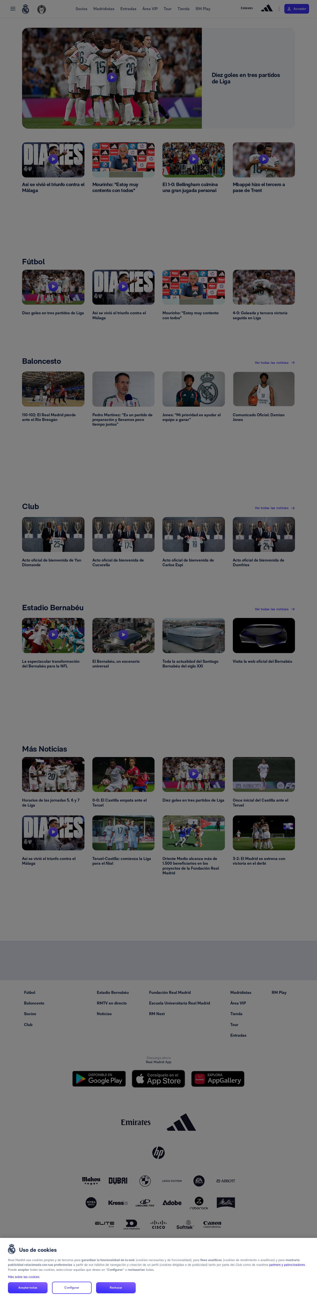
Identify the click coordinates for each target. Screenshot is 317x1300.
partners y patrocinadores (287, 1265)
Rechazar (116, 1288)
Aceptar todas (27, 1288)
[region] (158, 1269)
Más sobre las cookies (23, 1277)
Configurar (71, 1288)
